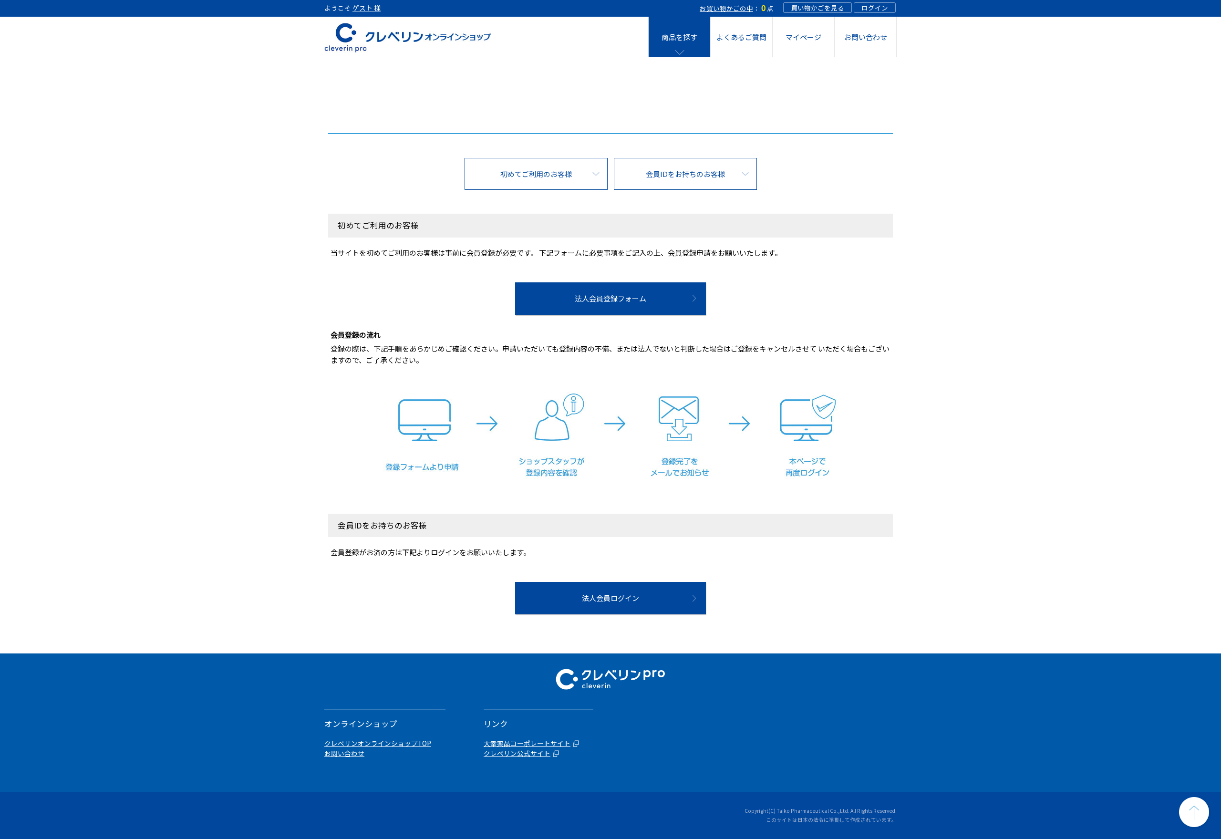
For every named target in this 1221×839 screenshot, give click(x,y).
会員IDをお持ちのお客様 (685, 174)
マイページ (803, 37)
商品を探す (679, 37)
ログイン (874, 7)
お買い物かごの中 (726, 8)
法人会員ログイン (610, 598)
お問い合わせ (865, 37)
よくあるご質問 (741, 37)
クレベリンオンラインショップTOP (377, 743)
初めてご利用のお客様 (536, 174)
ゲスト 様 (366, 7)
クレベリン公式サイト (517, 753)
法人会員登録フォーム (610, 298)
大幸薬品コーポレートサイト (527, 743)
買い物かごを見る (817, 7)
